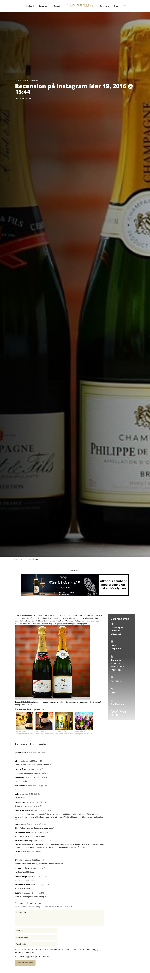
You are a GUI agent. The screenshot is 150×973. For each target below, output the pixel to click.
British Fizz (116, 681)
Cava (113, 645)
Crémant (115, 630)
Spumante (116, 660)
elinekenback (21, 785)
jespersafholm (21, 752)
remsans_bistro (22, 868)
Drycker (28, 6)
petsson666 (20, 824)
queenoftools (21, 769)
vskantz (18, 851)
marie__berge (21, 876)
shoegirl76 (20, 860)
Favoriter (43, 6)
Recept (57, 6)
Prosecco (115, 663)
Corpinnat (116, 648)
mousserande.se (22, 832)
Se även (103, 6)
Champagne (117, 627)
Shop (116, 6)
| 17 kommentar (33, 80)
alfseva (18, 761)
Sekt (113, 692)
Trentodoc (116, 669)
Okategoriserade (23, 98)
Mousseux (116, 633)
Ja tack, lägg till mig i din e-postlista (34, 957)
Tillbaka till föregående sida (27, 559)
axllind (18, 794)
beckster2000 (21, 777)
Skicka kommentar (25, 963)
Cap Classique (118, 704)
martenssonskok (23, 810)
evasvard (19, 893)
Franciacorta (117, 666)
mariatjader (20, 802)
